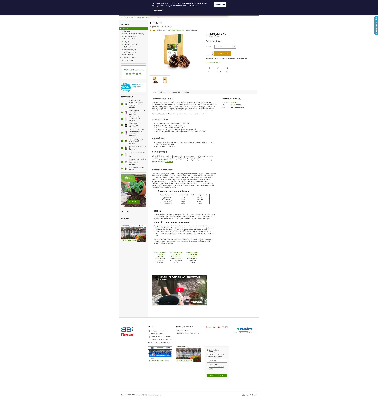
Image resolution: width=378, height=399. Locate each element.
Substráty (127, 31)
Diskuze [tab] (187, 92)
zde (196, 5)
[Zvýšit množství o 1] (213, 52)
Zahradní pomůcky (130, 36)
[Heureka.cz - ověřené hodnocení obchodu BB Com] (133, 87)
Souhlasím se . (216, 368)
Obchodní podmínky (183, 330)
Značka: (192, 30)
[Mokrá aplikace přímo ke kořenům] (160, 254)
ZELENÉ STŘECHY (127, 55)
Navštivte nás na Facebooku (161, 337)
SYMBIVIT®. (162, 160)
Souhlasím (220, 5)
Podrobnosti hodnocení (176, 30)
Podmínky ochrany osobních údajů (188, 333)
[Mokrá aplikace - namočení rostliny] (192, 254)
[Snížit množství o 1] (213, 54)
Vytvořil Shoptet (251, 395)
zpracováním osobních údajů (216, 368)
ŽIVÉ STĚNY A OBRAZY (129, 58)
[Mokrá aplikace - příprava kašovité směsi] (176, 254)
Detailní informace (212, 62)
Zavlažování (128, 47)
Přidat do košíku (223, 53)
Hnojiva (126, 42)
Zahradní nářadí (129, 39)
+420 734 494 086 (157, 334)
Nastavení (158, 10)
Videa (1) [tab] (163, 92)
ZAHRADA (125, 28)
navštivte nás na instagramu (161, 340)
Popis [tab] (154, 92)
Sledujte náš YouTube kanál (160, 343)
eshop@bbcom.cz (157, 331)
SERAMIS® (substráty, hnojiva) (134, 34)
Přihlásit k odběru (216, 375)
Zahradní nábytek (130, 50)
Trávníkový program (131, 44)
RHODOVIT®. (169, 162)
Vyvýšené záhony (130, 52)
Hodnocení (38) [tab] (175, 92)
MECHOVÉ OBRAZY (128, 60)
